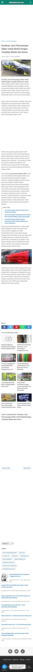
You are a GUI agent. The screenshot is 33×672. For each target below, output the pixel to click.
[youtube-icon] (16, 651)
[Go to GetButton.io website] (4, 670)
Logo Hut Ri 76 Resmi (9, 565)
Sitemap (22, 659)
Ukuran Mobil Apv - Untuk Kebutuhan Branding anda (16, 615)
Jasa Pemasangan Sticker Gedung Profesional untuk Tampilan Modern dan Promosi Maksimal (16, 221)
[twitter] (10, 327)
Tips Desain (24, 556)
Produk (5, 556)
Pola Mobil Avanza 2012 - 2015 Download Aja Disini (16, 624)
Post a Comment (15, 56)
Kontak (28, 659)
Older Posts (27, 468)
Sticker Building (19, 559)
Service (15, 556)
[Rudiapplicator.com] (16, 2)
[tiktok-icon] (23, 651)
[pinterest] (16, 327)
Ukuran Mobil (7, 559)
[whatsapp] (23, 327)
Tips (22, 552)
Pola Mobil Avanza (8, 569)
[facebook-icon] (10, 651)
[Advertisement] (16, 23)
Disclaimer (15, 659)
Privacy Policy (7, 659)
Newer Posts (6, 468)
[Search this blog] (30, 2)
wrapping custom (8, 562)
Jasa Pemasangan (9, 552)
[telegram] (29, 327)
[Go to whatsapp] (4, 666)
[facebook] (4, 327)
